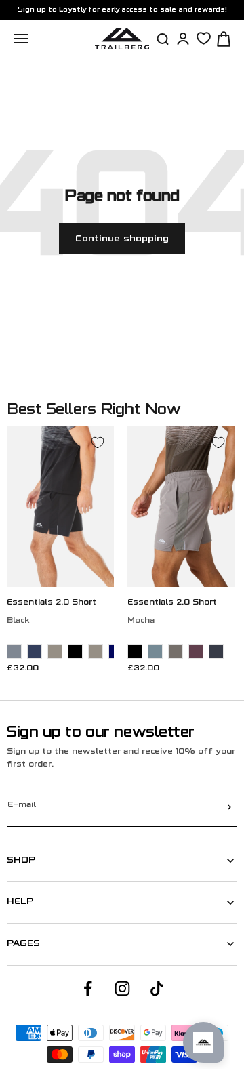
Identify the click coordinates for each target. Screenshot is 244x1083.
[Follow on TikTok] (157, 988)
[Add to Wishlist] (97, 442)
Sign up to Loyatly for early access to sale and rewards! (122, 10)
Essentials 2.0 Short (51, 602)
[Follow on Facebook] (88, 988)
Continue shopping (122, 239)
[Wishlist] (203, 38)
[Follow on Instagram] (122, 988)
